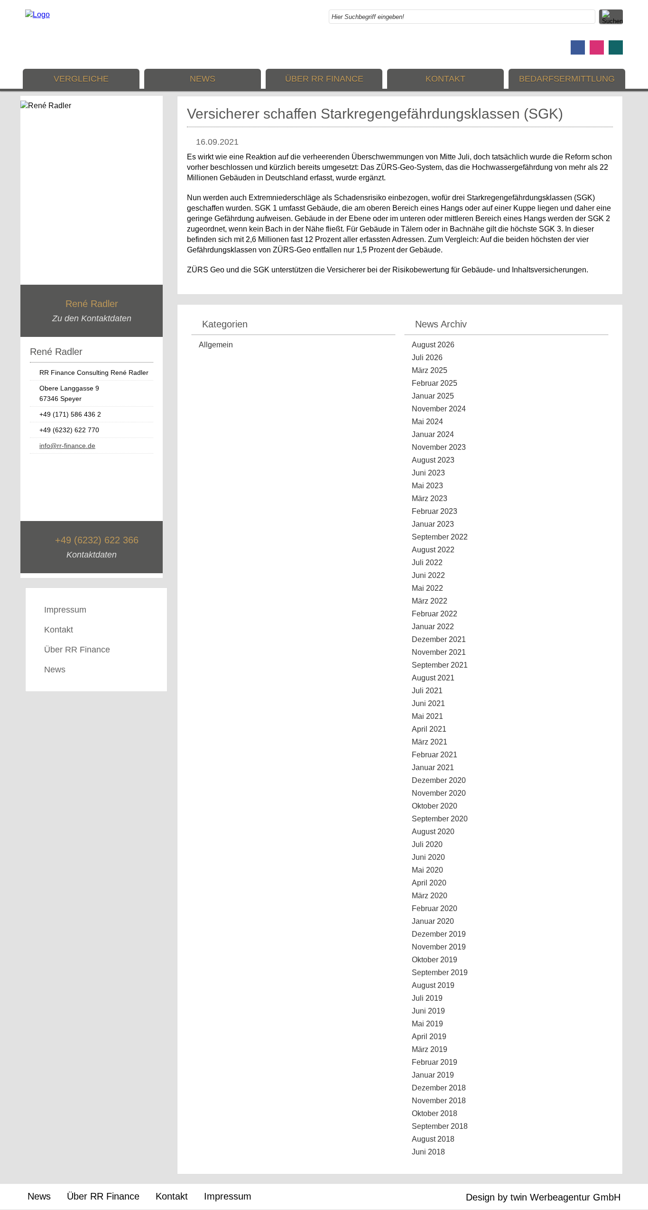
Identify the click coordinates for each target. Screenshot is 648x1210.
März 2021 (429, 742)
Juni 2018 (428, 1152)
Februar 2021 (434, 755)
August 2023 (433, 460)
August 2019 (433, 985)
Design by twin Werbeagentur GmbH (543, 1197)
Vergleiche (81, 79)
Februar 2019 (434, 1062)
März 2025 (429, 370)
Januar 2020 (433, 921)
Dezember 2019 (439, 934)
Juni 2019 (428, 1011)
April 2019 (429, 1037)
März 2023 (429, 498)
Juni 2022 (428, 575)
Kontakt (445, 79)
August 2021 (433, 678)
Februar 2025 (434, 383)
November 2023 (439, 447)
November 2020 (439, 793)
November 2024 (439, 409)
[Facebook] (578, 47)
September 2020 (440, 819)
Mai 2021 (427, 716)
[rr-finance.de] (37, 14)
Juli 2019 (427, 998)
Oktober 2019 (434, 960)
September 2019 (440, 972)
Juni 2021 (428, 703)
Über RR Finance (324, 79)
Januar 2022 (433, 627)
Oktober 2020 (434, 806)
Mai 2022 (427, 588)
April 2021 (429, 729)
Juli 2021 (427, 691)
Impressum (65, 609)
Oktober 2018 (434, 1113)
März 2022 (429, 601)
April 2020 (429, 883)
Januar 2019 (433, 1075)
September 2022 (440, 537)
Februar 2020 (434, 908)
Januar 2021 (433, 767)
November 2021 (439, 652)
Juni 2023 (428, 473)
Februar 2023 (434, 511)
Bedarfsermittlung (567, 79)
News (202, 79)
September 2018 (440, 1126)
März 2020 (429, 896)
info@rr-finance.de (67, 445)
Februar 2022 (434, 614)
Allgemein (216, 345)
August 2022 (433, 550)
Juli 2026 (427, 358)
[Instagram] (597, 47)
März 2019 (429, 1049)
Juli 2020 (427, 844)
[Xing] (616, 47)
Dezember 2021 (439, 639)
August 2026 (433, 345)
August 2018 (433, 1139)
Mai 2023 (427, 486)
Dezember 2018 (439, 1088)
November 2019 (439, 947)
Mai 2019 (427, 1024)
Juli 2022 (427, 562)
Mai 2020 (427, 870)
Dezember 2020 (439, 780)
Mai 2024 (427, 422)
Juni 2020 (428, 857)
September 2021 (440, 665)
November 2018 (439, 1101)
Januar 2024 (433, 434)
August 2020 (433, 832)
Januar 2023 (433, 524)
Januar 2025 (433, 396)
